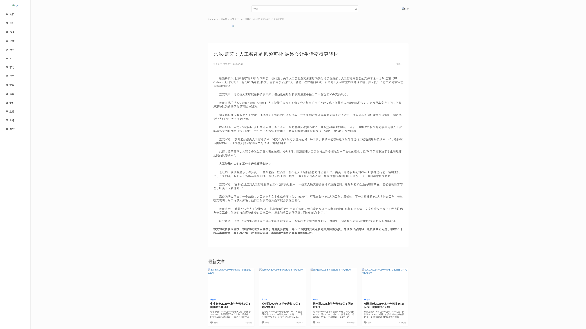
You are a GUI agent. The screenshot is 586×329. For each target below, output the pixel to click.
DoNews (212, 18)
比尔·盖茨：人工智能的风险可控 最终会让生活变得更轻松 (257, 18)
